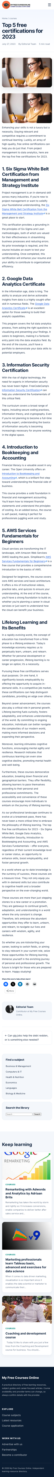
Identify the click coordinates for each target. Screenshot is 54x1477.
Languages (11, 1088)
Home (4, 18)
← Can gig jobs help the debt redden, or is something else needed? (26, 1037)
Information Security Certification (21, 390)
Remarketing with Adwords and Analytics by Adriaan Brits (25, 1193)
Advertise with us (12, 1444)
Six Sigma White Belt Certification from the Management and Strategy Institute (25, 209)
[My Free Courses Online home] (16, 5)
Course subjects (11, 1415)
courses (13, 18)
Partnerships (9, 1449)
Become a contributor (14, 1454)
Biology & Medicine (15, 1093)
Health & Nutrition (15, 1077)
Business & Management (18, 1066)
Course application (12, 1425)
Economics (11, 1082)
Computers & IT (14, 1071)
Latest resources (11, 1420)
